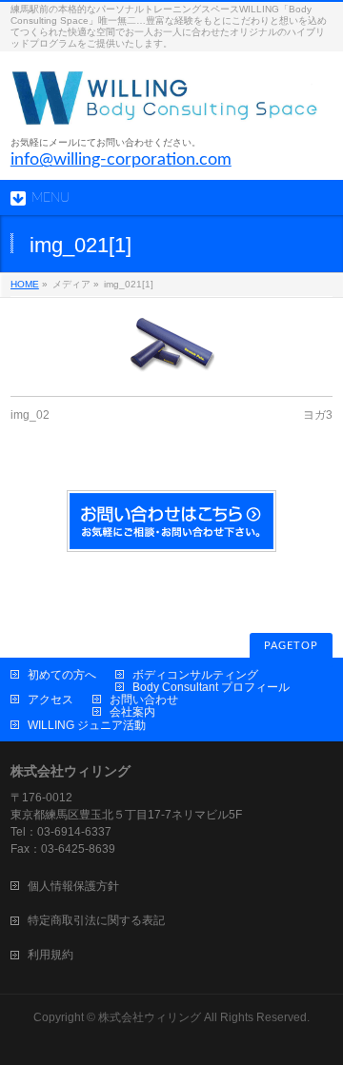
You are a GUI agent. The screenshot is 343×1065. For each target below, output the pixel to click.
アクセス (50, 699)
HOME (24, 284)
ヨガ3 (318, 415)
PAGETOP (291, 646)
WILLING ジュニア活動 (87, 725)
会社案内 (132, 712)
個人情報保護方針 (73, 886)
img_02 (30, 415)
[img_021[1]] (171, 344)
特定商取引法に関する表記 (96, 920)
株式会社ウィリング (149, 1017)
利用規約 (50, 954)
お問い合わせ (144, 699)
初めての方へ (62, 674)
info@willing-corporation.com (121, 159)
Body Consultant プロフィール (211, 687)
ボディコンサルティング (195, 674)
